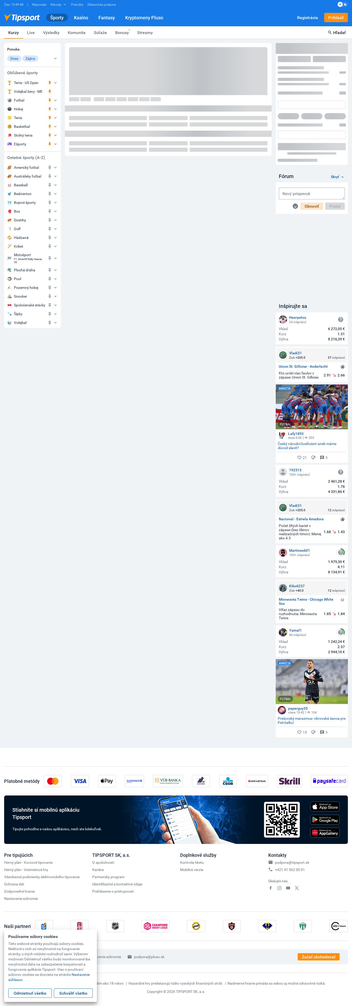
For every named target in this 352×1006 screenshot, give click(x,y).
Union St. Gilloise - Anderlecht (303, 366)
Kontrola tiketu (192, 862)
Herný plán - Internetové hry (26, 869)
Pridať (335, 206)
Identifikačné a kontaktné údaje (117, 884)
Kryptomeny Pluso (144, 17)
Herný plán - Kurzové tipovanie (28, 862)
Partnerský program (108, 876)
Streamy (145, 32)
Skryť (335, 177)
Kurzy (13, 32)
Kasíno (81, 17)
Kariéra (98, 869)
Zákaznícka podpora (101, 4)
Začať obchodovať (319, 957)
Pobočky (77, 4)
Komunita (77, 32)
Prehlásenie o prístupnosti (113, 891)
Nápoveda (39, 4)
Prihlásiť (336, 17)
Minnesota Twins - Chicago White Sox (306, 601)
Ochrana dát (14, 884)
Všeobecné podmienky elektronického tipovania (42, 876)
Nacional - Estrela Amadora (301, 519)
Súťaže (100, 32)
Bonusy (122, 32)
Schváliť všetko (73, 993)
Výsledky (51, 32)
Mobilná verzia (191, 869)
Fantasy (106, 17)
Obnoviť (312, 206)
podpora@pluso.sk (149, 956)
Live (31, 32)
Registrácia (307, 17)
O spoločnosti (103, 862)
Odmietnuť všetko (30, 993)
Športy (57, 17)
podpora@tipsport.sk (292, 862)
